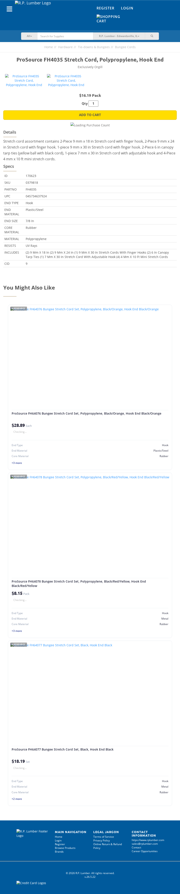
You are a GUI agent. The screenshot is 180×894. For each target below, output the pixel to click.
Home (48, 47)
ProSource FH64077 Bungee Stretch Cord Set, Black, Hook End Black (62, 749)
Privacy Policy (101, 840)
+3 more (17, 463)
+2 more (17, 799)
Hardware (65, 47)
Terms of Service (103, 837)
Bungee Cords (125, 47)
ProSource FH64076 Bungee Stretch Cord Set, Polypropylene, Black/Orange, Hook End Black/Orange (86, 413)
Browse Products (65, 848)
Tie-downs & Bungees (94, 47)
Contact (136, 847)
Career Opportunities (145, 851)
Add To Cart (90, 115)
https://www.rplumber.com (148, 840)
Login (127, 8)
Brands (59, 851)
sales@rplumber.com (145, 844)
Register (105, 8)
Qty (85, 103)
